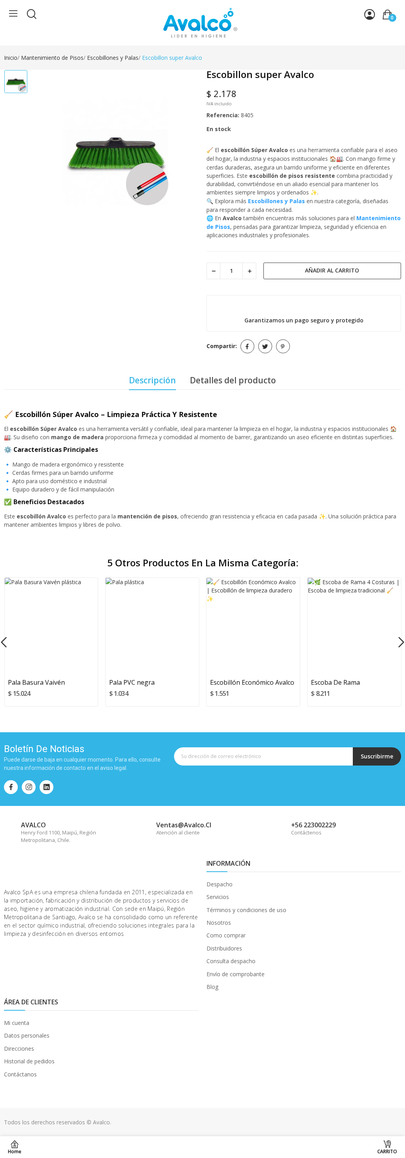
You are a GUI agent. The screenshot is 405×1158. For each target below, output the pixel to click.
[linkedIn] (46, 787)
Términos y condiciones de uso (246, 910)
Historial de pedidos (29, 1061)
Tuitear (265, 346)
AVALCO (33, 825)
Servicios (217, 897)
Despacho (219, 884)
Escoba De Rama (335, 682)
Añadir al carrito (332, 270)
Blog (212, 986)
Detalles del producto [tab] (233, 380)
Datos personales (26, 1035)
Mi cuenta (16, 1023)
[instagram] (29, 787)
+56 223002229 (313, 825)
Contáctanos (20, 1074)
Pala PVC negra (132, 682)
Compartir (247, 346)
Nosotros (218, 922)
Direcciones (19, 1048)
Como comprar (226, 935)
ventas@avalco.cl (183, 825)
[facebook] (11, 787)
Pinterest (283, 346)
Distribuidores (224, 948)
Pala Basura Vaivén (36, 682)
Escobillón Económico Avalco (252, 682)
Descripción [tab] (152, 380)
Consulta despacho (230, 961)
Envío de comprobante (235, 974)
